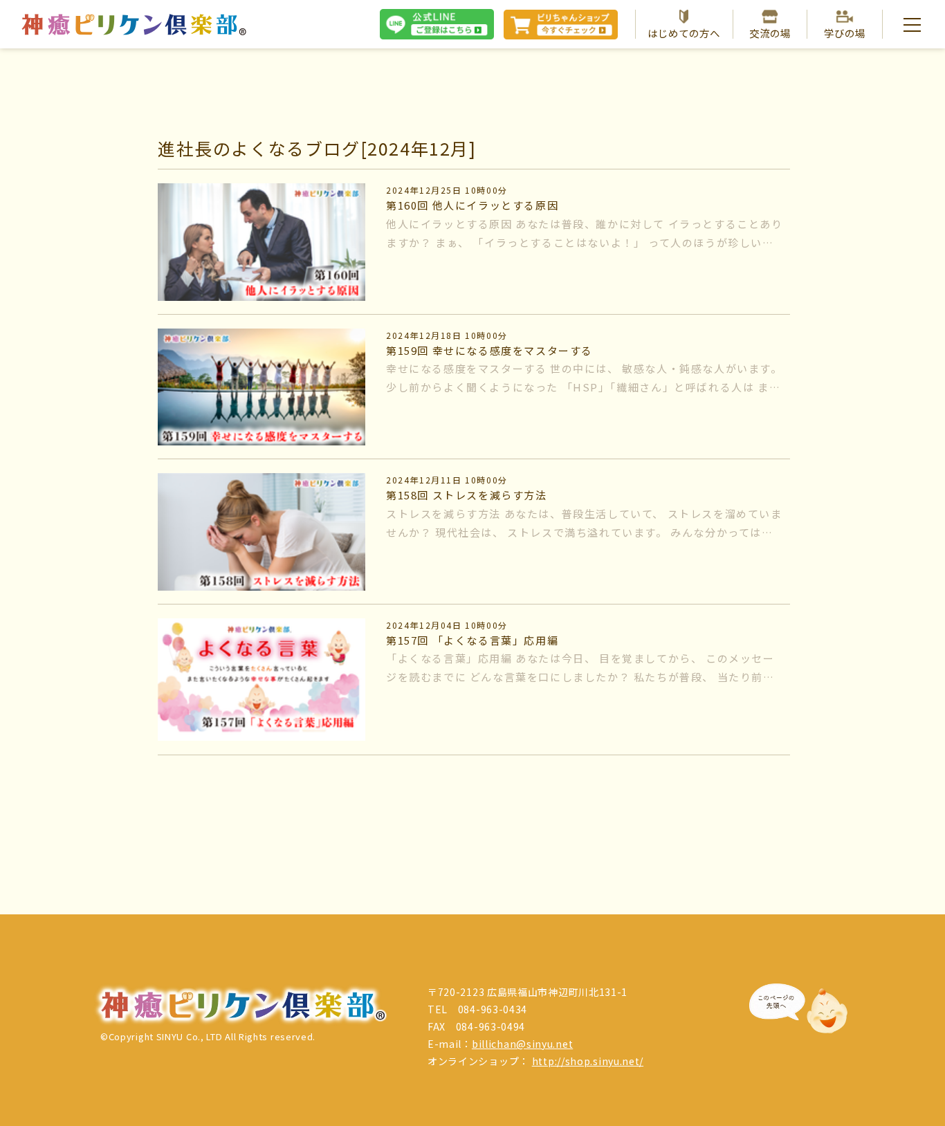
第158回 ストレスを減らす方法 (466, 495)
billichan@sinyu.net (522, 1044)
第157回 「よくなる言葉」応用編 (472, 640)
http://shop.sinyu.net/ (587, 1061)
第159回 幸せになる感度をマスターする (489, 351)
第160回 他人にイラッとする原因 (472, 205)
